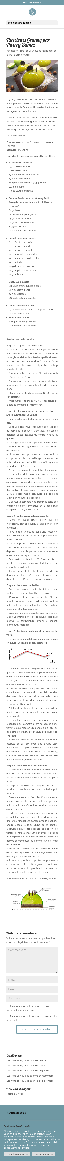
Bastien (14, 51)
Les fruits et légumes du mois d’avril (25, 1065)
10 (36, 909)
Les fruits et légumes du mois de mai (26, 1060)
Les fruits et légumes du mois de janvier (27, 1070)
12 (41, 909)
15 (49, 909)
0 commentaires (22, 55)
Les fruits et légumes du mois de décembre (29, 1075)
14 (46, 909)
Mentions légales (16, 1112)
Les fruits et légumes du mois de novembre (29, 1080)
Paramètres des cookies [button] (17, 1154)
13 (43, 909)
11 (38, 909)
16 (51, 909)
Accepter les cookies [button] (43, 1154)
